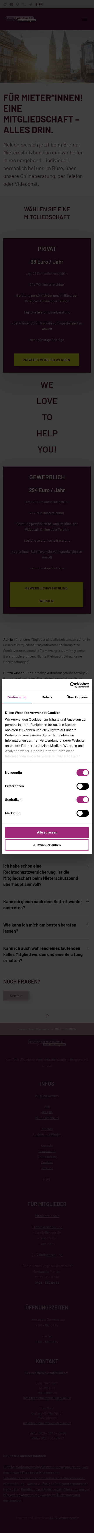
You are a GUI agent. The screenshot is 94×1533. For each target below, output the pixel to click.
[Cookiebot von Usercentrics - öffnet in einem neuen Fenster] (70, 685)
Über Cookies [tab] (77, 697)
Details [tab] (47, 697)
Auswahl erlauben (47, 845)
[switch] (83, 786)
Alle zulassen (47, 832)
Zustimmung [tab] (17, 697)
